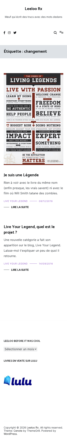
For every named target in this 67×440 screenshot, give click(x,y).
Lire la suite (20, 207)
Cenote (18, 430)
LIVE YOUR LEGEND (16, 201)
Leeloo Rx (33, 9)
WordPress (10, 433)
